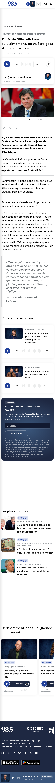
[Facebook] (4, 128)
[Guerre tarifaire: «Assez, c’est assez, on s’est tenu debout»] (8, 566)
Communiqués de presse (12, 746)
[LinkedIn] (25, 753)
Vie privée (25, 741)
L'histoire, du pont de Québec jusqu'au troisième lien (19, 673)
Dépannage (35, 741)
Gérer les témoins (9, 743)
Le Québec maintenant (18, 77)
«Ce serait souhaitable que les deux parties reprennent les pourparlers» (34, 528)
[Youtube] (36, 753)
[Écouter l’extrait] (7, 64)
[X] (31, 753)
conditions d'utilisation (12, 456)
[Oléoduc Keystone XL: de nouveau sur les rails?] (14, 371)
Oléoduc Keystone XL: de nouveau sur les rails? (37, 374)
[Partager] (48, 64)
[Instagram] (8, 753)
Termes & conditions (10, 741)
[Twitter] (10, 128)
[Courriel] (16, 128)
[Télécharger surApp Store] (10, 763)
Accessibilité (24, 743)
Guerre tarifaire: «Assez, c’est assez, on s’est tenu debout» (33, 571)
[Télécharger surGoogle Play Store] (30, 763)
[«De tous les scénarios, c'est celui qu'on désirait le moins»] (8, 545)
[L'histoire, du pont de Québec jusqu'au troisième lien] (19, 649)
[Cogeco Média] (35, 731)
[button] (13, 778)
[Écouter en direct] (28, 4)
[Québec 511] (51, 733)
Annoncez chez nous (43, 746)
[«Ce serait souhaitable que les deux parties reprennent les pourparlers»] (8, 523)
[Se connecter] (51, 4)
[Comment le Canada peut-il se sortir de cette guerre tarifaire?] (14, 333)
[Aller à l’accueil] (12, 5)
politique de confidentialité (24, 454)
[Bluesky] (19, 753)
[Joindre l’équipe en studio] (38, 4)
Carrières (28, 746)
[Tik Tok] (14, 753)
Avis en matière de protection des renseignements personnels (29, 447)
